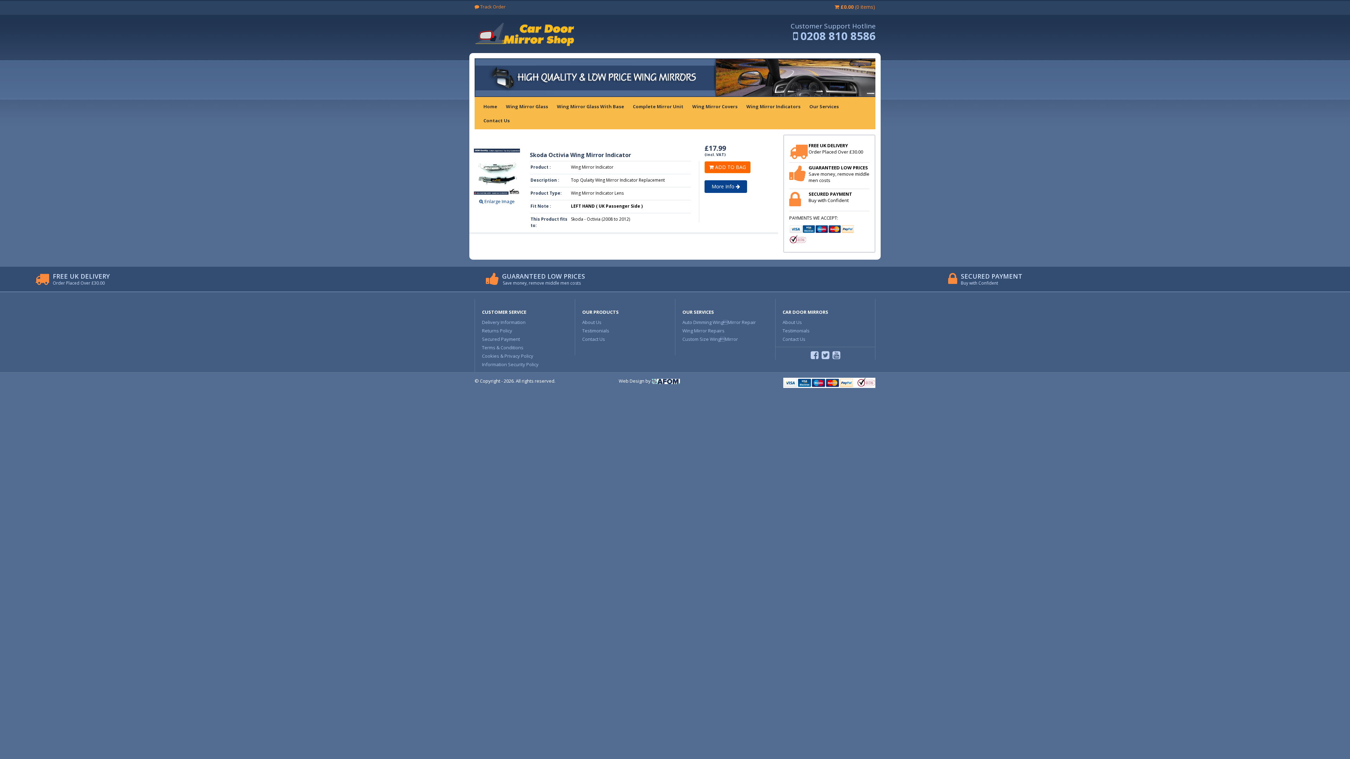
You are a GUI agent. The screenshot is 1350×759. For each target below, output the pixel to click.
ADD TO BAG (730, 167)
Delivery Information (504, 322)
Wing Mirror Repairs (703, 330)
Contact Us (593, 339)
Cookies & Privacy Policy (507, 356)
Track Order (492, 7)
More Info (724, 186)
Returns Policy (497, 330)
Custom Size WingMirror (710, 339)
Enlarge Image (499, 201)
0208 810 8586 (838, 35)
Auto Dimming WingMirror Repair (719, 322)
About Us (592, 322)
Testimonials (595, 330)
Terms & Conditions (502, 347)
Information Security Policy (510, 364)
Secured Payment (501, 339)
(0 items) (858, 7)
